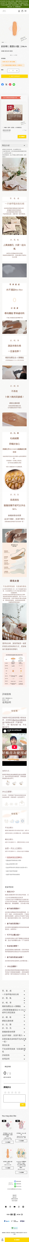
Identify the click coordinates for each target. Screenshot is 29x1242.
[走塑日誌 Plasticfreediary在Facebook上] (6, 1207)
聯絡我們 (14, 1195)
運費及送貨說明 (14, 1198)
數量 (2, 69)
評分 (23, 1104)
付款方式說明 (14, 1200)
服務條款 (4, 1232)
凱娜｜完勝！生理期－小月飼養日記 (13, 127)
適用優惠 (3, 58)
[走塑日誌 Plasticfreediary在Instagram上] (10, 1207)
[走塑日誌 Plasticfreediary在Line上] (23, 1207)
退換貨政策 (13, 1232)
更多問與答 (9, 887)
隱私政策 (8, 1232)
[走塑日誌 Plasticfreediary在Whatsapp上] (19, 1207)
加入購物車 (22, 136)
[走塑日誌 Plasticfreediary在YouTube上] (14, 1207)
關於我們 (14, 1197)
